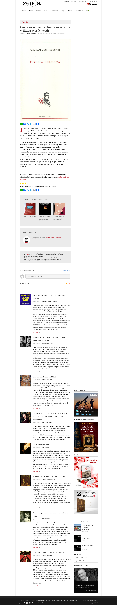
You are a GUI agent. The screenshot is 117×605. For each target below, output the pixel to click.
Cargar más (45, 592)
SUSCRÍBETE (74, 1)
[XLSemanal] (92, 4)
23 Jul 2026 (84, 549)
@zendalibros (58, 237)
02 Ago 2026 (85, 531)
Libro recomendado (44, 33)
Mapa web (74, 600)
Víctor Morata (46, 447)
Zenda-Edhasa (79, 10)
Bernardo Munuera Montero (49, 301)
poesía (52, 33)
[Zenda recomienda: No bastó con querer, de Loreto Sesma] (59, 209)
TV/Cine (70, 10)
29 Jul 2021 (22, 33)
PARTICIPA (81, 1)
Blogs (62, 10)
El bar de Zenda (86, 529)
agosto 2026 (79, 557)
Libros (46, 10)
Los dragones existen (41, 444)
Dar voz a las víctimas (30, 216)
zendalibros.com (31, 33)
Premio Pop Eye (93, 600)
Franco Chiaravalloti (48, 479)
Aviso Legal (48, 600)
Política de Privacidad (57, 600)
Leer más (35, 332)
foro (28, 254)
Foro (86, 10)
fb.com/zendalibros (36, 239)
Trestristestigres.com (40, 600)
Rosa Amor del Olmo (47, 343)
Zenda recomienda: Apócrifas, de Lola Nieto (49, 552)
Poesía (31, 10)
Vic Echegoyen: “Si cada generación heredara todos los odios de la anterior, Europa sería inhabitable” (50, 416)
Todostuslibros (63, 177)
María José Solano (47, 422)
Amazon (23, 179)
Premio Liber (86, 600)
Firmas (24, 10)
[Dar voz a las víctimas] (30, 209)
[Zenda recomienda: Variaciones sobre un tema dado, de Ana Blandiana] (45, 209)
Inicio (21, 14)
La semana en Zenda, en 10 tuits (45, 377)
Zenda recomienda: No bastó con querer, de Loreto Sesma (59, 218)
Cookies (64, 600)
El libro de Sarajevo (87, 545)
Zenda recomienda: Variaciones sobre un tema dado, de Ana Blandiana (45, 219)
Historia (38, 10)
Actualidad (54, 10)
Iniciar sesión (66, 270)
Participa (69, 600)
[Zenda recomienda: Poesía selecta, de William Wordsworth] (45, 80)
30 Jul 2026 (84, 540)
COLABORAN (67, 1)
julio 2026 (79, 561)
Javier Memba (46, 519)
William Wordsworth (60, 33)
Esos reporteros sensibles (89, 536)
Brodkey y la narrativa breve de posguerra (49, 476)
